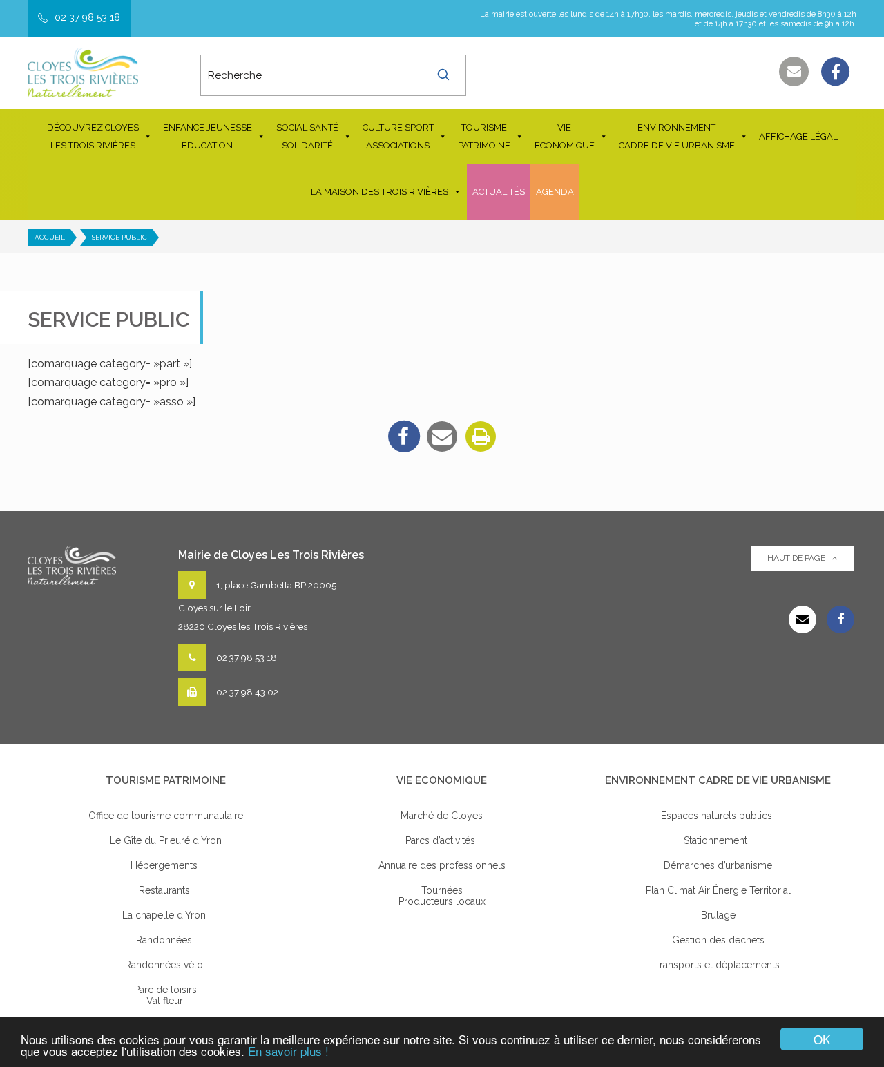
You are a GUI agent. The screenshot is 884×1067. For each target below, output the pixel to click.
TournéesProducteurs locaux (442, 896)
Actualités (498, 191)
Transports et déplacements (718, 964)
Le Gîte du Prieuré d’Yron (166, 840)
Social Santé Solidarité (307, 136)
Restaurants (166, 890)
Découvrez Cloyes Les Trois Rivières (93, 136)
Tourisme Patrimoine (484, 136)
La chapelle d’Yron (165, 915)
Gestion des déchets (718, 939)
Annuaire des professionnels (442, 865)
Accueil (50, 237)
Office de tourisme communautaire (165, 815)
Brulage (718, 915)
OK (822, 1039)
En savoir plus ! (288, 1050)
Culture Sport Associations (398, 136)
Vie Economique (565, 136)
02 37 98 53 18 (87, 17)
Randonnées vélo (165, 964)
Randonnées (165, 939)
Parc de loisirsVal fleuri (165, 995)
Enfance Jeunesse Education (207, 136)
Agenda (555, 191)
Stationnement (718, 840)
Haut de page (796, 558)
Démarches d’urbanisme (718, 865)
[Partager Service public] (442, 436)
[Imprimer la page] (480, 436)
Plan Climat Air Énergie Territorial (718, 890)
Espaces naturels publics (718, 815)
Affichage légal (798, 136)
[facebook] (403, 436)
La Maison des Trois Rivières (379, 191)
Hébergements (165, 865)
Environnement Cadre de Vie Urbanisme (677, 136)
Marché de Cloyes (442, 815)
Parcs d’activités (441, 840)
